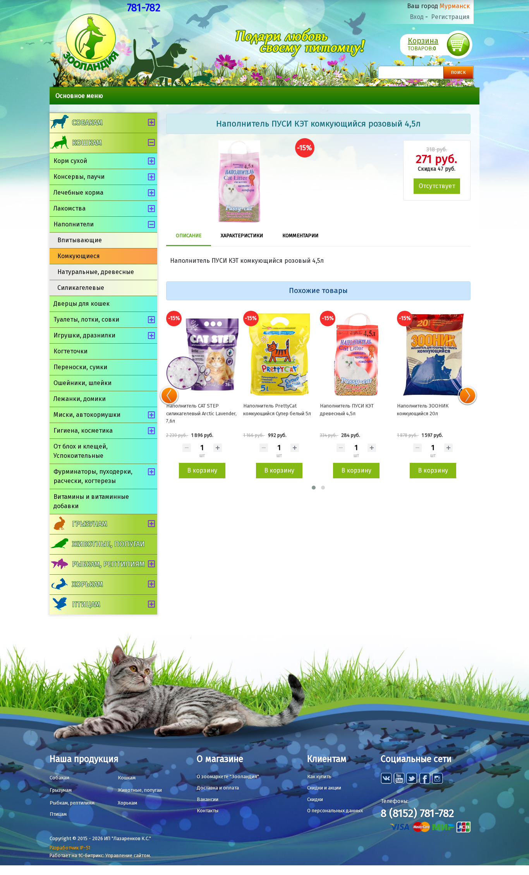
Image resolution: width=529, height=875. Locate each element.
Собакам (87, 122)
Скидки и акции (324, 788)
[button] (313, 487)
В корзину (202, 470)
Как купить (319, 776)
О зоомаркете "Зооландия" (228, 776)
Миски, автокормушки (86, 414)
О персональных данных (335, 810)
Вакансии (207, 799)
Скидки (315, 799)
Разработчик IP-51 (70, 848)
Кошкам (86, 143)
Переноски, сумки (80, 367)
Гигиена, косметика (83, 430)
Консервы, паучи (79, 176)
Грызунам (89, 524)
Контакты (207, 810)
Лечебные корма (78, 192)
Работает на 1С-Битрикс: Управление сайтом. (100, 855)
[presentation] (169, 395)
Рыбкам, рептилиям (108, 564)
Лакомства (69, 208)
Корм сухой (70, 160)
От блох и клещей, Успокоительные (80, 451)
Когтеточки (70, 351)
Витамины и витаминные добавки (91, 501)
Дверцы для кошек (81, 303)
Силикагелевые (80, 287)
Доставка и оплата (218, 788)
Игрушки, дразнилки (84, 335)
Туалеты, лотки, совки (86, 319)
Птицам (86, 604)
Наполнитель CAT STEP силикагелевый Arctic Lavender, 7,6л (201, 413)
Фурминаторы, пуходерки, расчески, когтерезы (92, 476)
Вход (417, 17)
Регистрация (450, 17)
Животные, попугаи (108, 544)
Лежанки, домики (79, 398)
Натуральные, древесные (95, 272)
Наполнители (73, 224)
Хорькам (87, 584)
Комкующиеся (78, 256)
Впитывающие (79, 240)
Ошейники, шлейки (82, 383)
